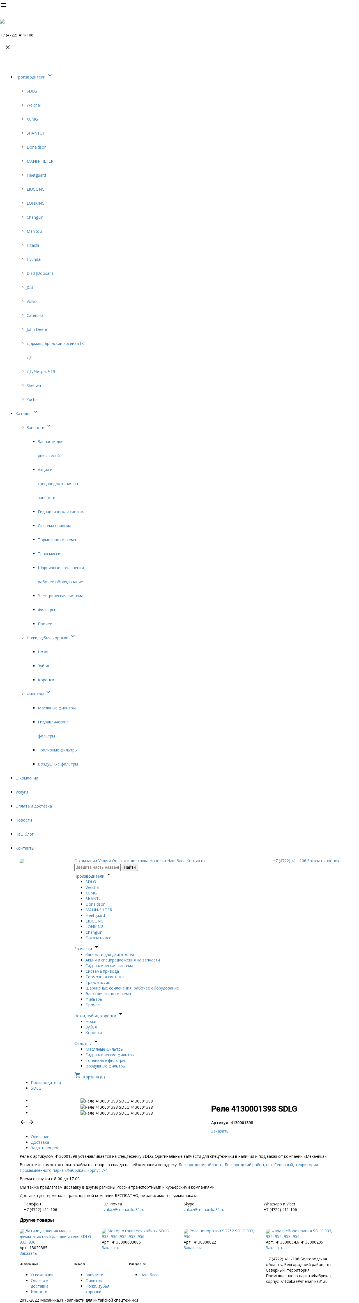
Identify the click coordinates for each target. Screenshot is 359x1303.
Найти (130, 867)
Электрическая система (60, 595)
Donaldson (37, 147)
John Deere (37, 329)
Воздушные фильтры (58, 764)
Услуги (21, 792)
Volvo (32, 301)
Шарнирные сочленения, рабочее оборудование (132, 988)
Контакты (24, 848)
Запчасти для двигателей (110, 954)
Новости (23, 820)
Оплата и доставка (33, 806)
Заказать (220, 1131)
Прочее (45, 623)
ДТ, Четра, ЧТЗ (41, 371)
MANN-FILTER (40, 161)
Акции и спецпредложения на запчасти (58, 483)
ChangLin (35, 217)
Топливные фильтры (57, 750)
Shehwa (34, 385)
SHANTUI (35, 133)
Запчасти (39, 427)
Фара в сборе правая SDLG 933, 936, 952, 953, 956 (299, 1233)
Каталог (27, 413)
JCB (30, 287)
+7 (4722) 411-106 (289, 860)
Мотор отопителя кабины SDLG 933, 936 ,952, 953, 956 (135, 1233)
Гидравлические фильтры (110, 1054)
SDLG (32, 91)
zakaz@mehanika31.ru (124, 1209)
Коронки (46, 679)
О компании (26, 778)
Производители (34, 77)
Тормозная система (57, 539)
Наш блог (24, 834)
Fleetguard (36, 175)
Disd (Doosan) (40, 273)
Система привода (54, 525)
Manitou (34, 231)
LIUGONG (36, 189)
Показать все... (100, 937)
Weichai (34, 105)
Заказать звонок (323, 860)
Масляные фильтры (57, 708)
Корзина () (89, 1077)
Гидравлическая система (62, 511)
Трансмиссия (50, 553)
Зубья (43, 665)
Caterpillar (36, 315)
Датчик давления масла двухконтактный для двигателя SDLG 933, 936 (55, 1236)
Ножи (43, 651)
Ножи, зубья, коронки (51, 637)
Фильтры (46, 609)
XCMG (32, 119)
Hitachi (33, 245)
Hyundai (34, 259)
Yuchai (32, 399)
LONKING (36, 203)
